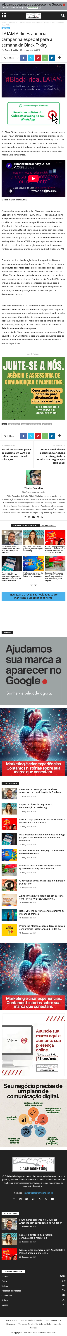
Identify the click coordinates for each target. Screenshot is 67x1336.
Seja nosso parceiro (53, 1320)
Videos (5, 1286)
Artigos (5, 1300)
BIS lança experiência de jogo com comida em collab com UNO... (41, 852)
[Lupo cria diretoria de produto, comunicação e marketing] (33, 537)
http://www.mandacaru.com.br (33, 492)
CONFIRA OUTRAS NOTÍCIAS (25, 525)
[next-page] (35, 585)
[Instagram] (29, 517)
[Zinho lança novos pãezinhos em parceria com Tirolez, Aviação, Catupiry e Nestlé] (9, 900)
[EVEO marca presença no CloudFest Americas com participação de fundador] (12, 537)
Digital (4, 1281)
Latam (24, 424)
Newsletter (10, 1324)
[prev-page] (31, 585)
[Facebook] (23, 58)
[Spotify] (38, 517)
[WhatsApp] (45, 58)
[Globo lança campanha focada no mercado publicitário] (9, 885)
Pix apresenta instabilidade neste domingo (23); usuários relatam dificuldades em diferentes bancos (11, 577)
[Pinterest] (38, 58)
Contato (33, 1328)
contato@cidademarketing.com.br (37, 1193)
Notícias (12, 22)
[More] (59, 58)
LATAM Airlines (34, 424)
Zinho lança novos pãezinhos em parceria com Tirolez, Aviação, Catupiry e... (41, 897)
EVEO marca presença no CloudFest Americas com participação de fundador (11, 550)
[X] (31, 58)
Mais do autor (48, 525)
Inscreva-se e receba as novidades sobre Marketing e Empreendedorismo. (33, 596)
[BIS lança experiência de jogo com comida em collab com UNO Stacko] (33, 563)
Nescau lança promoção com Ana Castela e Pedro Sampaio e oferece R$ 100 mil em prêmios (55, 550)
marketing (47, 424)
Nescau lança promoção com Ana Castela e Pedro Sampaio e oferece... (42, 821)
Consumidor (7, 1295)
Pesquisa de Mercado (11, 1291)
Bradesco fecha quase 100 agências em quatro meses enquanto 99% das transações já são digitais (55, 577)
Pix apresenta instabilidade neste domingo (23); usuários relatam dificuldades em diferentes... (42, 837)
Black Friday (14, 424)
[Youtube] (53, 1199)
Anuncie (57, 1324)
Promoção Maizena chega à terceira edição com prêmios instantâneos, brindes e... (42, 927)
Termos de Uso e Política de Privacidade (35, 1324)
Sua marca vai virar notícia (31, 1320)
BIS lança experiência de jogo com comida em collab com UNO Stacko (33, 575)
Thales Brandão (11, 50)
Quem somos (11, 1320)
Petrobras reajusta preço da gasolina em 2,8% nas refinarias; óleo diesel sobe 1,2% (16, 454)
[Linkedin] (52, 58)
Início (4, 22)
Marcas (5, 1305)
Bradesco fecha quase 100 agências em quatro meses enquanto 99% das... (40, 867)
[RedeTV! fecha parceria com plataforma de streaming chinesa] (9, 915)
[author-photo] (33, 477)
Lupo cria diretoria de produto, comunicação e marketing (33, 549)
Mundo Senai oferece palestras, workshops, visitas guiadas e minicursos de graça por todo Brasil (51, 456)
